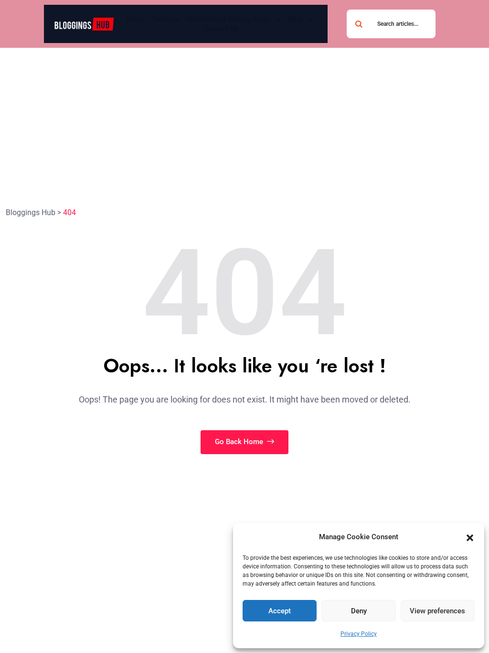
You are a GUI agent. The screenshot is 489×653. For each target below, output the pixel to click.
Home (135, 19)
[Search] (358, 24)
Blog (295, 19)
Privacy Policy (358, 634)
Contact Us (221, 28)
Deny (359, 611)
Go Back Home (240, 441)
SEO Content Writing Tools (228, 19)
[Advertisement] (244, 119)
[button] (470, 537)
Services (166, 19)
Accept (279, 611)
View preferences (437, 611)
